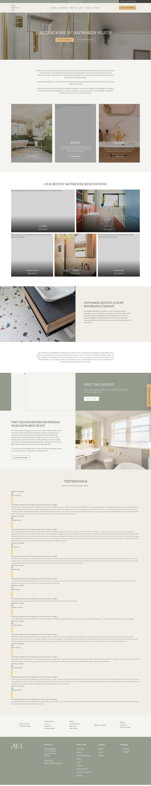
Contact (97, 8)
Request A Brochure (84, 772)
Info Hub (88, 8)
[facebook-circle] (12, 1)
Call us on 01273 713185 (128, 1)
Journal (79, 765)
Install (101, 752)
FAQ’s (79, 762)
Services (54, 8)
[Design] (31, 133)
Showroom (63, 8)
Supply (101, 755)
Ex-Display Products (84, 755)
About (81, 8)
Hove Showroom (50, 749)
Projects (79, 752)
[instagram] (15, 1)
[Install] (119, 133)
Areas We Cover (82, 768)
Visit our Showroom (75, 1)
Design (101, 749)
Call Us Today (91, 399)
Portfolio (73, 8)
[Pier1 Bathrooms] (17, 8)
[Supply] (75, 133)
